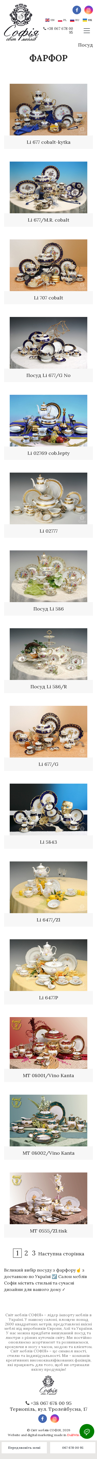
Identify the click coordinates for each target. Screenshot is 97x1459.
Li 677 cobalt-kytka (49, 142)
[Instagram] (88, 10)
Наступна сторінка (61, 1254)
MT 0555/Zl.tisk (48, 1231)
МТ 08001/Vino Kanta (48, 1075)
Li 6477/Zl (48, 920)
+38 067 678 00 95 (60, 30)
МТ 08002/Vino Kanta (49, 1153)
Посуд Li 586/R (48, 686)
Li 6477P (48, 997)
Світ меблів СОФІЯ (46, 1430)
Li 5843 (48, 842)
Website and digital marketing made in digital (48, 1435)
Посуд (85, 45)
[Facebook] (76, 10)
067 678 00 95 (73, 1448)
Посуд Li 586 (48, 609)
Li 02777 (49, 531)
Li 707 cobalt (48, 298)
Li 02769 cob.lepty (48, 453)
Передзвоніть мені (24, 1448)
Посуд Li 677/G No (48, 375)
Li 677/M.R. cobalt (48, 220)
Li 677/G (48, 764)
